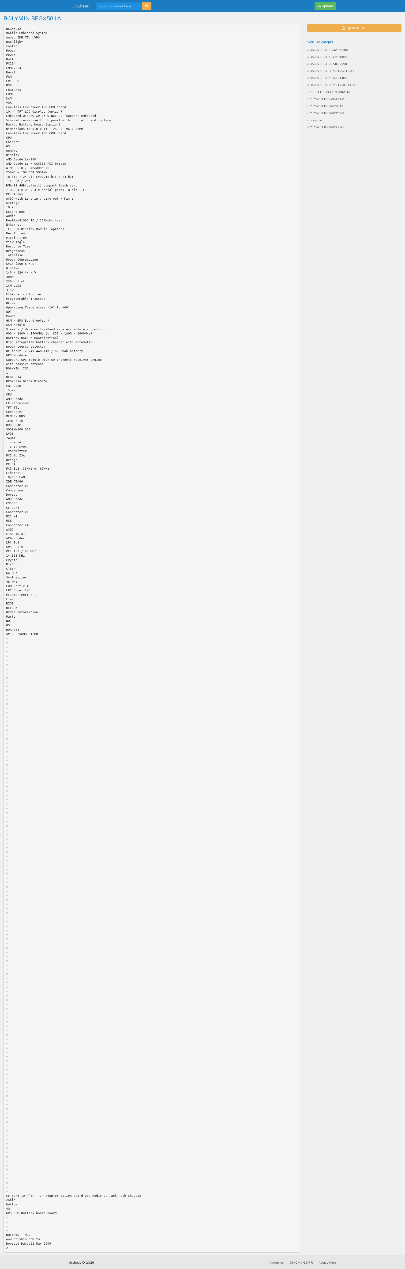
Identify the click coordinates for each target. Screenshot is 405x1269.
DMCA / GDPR (301, 1263)
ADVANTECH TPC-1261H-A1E (331, 71)
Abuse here (327, 1263)
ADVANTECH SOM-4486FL (329, 78)
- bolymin (314, 120)
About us (277, 1263)
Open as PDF (356, 28)
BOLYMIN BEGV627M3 (326, 127)
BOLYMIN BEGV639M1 (326, 113)
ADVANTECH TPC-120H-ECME (332, 85)
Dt (80, 6)
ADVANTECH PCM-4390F (328, 50)
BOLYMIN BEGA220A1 (325, 106)
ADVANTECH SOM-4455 (327, 57)
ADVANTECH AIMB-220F (327, 64)
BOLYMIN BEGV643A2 (325, 99)
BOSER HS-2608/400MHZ (328, 92)
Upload (327, 6)
